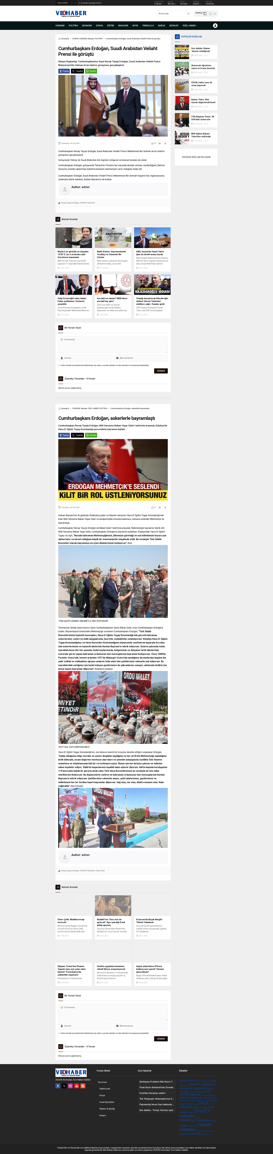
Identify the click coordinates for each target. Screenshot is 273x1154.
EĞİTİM (207, 1092)
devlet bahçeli (184, 1085)
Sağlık (195, 1107)
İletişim (103, 1115)
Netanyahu (200, 1101)
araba (204, 1081)
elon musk (192, 1092)
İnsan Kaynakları (107, 1102)
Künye (102, 1095)
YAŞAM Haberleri (195, 1127)
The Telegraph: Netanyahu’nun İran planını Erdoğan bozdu (104, 3)
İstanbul (203, 1134)
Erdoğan (200, 1092)
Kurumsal (102, 1082)
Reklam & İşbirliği (107, 1109)
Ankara (199, 1081)
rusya (195, 1104)
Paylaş (66, 71)
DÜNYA (75, 39)
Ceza (209, 1081)
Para (209, 1101)
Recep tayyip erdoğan (70, 203)
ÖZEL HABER (93, 408)
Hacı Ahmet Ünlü (208, 1098)
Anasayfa (65, 39)
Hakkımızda (105, 1089)
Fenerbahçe (206, 1095)
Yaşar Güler (100, 871)
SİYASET (191, 1113)
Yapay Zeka (192, 1126)
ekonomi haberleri (193, 1088)
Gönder (93, 71)
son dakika (203, 1107)
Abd (181, 1080)
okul (206, 1101)
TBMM (198, 1117)
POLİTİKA (99, 39)
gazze (214, 1095)
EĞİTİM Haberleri (190, 1094)
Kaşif (191, 1101)
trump (214, 1121)
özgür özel (184, 1134)
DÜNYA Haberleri (202, 1084)
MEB (194, 1101)
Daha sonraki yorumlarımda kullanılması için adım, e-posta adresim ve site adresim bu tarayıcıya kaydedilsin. (105, 365)
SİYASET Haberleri (87, 203)
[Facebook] (57, 1085)
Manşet (91, 39)
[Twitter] (64, 1085)
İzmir (208, 1134)
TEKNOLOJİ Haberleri (194, 1120)
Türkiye (183, 1125)
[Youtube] (76, 1085)
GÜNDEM (83, 39)
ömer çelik (208, 1131)
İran (192, 1134)
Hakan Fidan (183, 1101)
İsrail (197, 1133)
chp (214, 1080)
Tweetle (79, 71)
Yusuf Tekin (200, 1131)
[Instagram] (70, 1085)
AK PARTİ (190, 1080)
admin (86, 187)
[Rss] (82, 1085)
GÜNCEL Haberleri (189, 1097)
